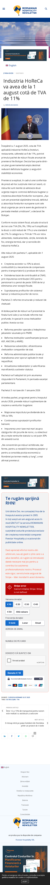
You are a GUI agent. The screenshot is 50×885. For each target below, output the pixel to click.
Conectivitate (25, 814)
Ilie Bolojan (11, 699)
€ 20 (18, 604)
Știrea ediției (8, 73)
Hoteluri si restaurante (25, 791)
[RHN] (25, 9)
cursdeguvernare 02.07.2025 (19, 697)
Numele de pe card (15, 641)
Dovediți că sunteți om (18, 653)
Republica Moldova (25, 795)
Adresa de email (14, 629)
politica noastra (8, 877)
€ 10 (9, 604)
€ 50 (9, 612)
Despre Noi (25, 772)
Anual (38, 623)
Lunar (25, 623)
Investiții (25, 786)
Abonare (25, 777)
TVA (17, 699)
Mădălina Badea (11, 105)
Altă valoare (22, 612)
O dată (12, 623)
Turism (25, 810)
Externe (25, 800)
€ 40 (35, 604)
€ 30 (27, 604)
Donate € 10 (14, 673)
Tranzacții (25, 805)
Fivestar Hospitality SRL (25, 840)
